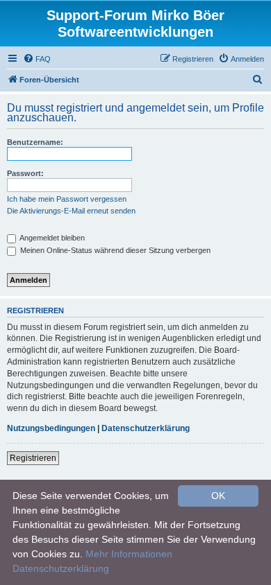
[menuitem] (37, 59)
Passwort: (25, 173)
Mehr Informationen (128, 553)
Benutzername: (35, 142)
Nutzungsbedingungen (51, 428)
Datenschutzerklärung (145, 428)
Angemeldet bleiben (51, 238)
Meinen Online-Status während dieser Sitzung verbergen (114, 250)
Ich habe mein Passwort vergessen (66, 199)
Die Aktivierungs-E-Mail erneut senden (71, 211)
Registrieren (33, 458)
